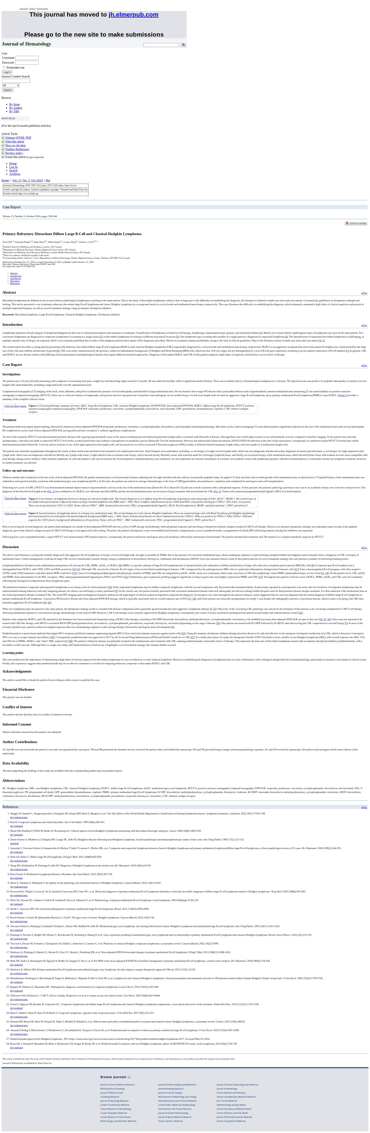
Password (8, 62)
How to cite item (15, 145)
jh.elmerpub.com (133, 14)
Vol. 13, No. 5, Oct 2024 (27, 180)
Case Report (15, 278)
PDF (28, 137)
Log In (13, 167)
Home (13, 163)
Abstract (10, 137)
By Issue (14, 104)
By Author (15, 107)
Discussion (15, 281)
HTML (20, 137)
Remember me (15, 67)
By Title (14, 111)
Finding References (17, 149)
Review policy (14, 153)
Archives (14, 174)
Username (8, 57)
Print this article (14, 141)
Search (13, 170)
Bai (48, 180)
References (15, 283)
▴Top (364, 292)
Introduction (15, 276)
